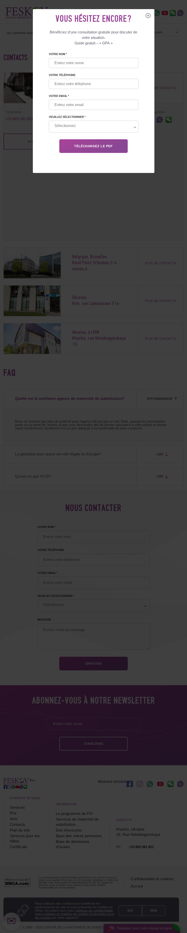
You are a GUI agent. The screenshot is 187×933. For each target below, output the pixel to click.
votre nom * (58, 54)
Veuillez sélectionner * (67, 117)
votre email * (59, 96)
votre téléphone (62, 75)
